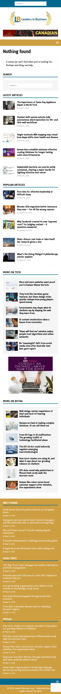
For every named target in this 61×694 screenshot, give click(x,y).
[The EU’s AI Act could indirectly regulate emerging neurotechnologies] (12, 449)
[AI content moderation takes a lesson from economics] (12, 322)
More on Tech (12, 272)
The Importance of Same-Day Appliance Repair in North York (36, 103)
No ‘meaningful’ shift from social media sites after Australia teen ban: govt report (35, 346)
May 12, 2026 (10, 516)
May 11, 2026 (10, 526)
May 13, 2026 (10, 592)
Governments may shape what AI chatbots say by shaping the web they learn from (35, 310)
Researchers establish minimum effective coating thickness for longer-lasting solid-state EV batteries (37, 152)
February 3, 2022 (25, 230)
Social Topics (10, 558)
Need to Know (10, 503)
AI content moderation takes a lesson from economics (34, 321)
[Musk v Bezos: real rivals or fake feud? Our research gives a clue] (9, 242)
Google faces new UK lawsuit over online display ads (28, 548)
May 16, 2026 (24, 126)
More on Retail (13, 401)
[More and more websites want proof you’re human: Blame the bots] (12, 285)
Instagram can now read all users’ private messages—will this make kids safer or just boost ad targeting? (29, 521)
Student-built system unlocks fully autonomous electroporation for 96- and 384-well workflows (37, 120)
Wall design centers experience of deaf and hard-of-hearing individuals (36, 414)
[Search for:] (30, 3)
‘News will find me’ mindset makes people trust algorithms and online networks (36, 334)
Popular (7, 619)
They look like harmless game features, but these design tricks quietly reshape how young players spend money (36, 298)
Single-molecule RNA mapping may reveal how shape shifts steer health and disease (37, 136)
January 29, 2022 (25, 213)
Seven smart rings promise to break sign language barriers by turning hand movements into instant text (29, 668)
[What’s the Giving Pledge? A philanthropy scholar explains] (9, 257)
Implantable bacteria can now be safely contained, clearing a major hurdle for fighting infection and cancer (36, 170)
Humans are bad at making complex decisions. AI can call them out (36, 424)
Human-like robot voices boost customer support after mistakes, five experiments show (35, 485)
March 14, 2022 (25, 245)
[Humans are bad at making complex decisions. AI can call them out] (12, 426)
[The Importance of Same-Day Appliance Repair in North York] (9, 105)
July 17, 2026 (24, 108)
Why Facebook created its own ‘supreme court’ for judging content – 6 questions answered (37, 224)
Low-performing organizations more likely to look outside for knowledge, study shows (28, 587)
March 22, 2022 (25, 260)
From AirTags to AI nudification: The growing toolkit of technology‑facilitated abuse (35, 437)
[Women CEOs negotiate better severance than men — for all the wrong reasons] (9, 209)
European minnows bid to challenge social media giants (30, 540)
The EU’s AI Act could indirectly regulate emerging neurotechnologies (34, 449)
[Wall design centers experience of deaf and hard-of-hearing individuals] (12, 414)
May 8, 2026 (10, 552)
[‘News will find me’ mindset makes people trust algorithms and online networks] (12, 334)
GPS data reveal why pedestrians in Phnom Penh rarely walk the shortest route (36, 473)
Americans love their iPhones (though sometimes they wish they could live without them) (29, 658)
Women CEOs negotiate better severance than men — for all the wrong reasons (37, 208)
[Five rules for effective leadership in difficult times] (9, 194)
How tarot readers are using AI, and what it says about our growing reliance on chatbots (37, 461)
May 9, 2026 (10, 544)
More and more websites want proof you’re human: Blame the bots (37, 283)
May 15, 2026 (24, 141)
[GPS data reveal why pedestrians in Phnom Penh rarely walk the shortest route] (12, 473)
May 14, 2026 (10, 571)
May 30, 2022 (24, 198)
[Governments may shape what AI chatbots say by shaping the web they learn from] (12, 310)
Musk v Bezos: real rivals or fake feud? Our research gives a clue (36, 240)
